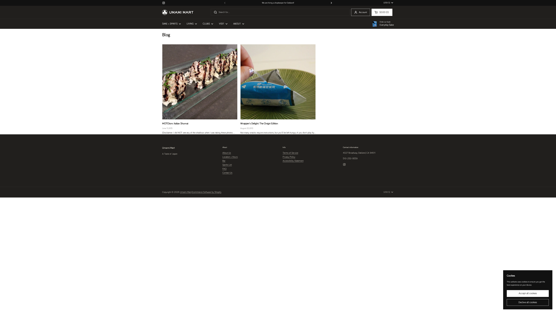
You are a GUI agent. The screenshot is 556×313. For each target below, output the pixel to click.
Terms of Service (290, 153)
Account (363, 12)
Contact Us (227, 173)
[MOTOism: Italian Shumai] (199, 82)
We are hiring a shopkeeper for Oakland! (278, 3)
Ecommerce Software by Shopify (206, 192)
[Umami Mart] (177, 12)
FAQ (224, 169)
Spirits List (227, 165)
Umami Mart (185, 192)
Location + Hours (230, 157)
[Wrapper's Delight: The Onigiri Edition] (278, 82)
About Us (226, 153)
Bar (223, 161)
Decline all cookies (527, 302)
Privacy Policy (289, 157)
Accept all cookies (528, 293)
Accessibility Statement (293, 161)
